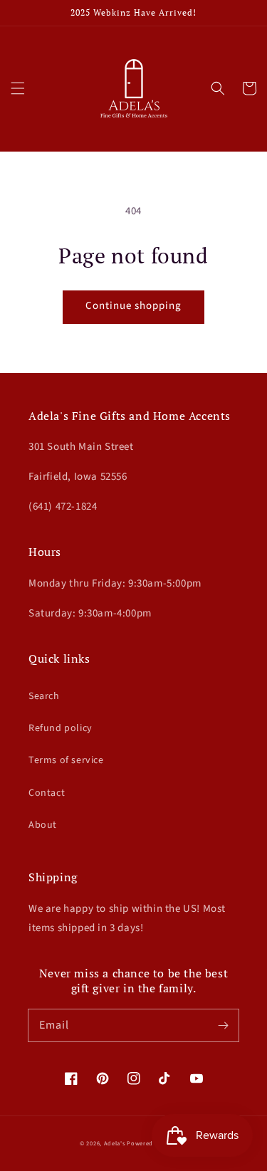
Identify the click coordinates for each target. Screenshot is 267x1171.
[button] (17, 88)
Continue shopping (133, 305)
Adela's (115, 1143)
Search (44, 696)
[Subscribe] (223, 1025)
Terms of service (66, 760)
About (42, 825)
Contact (46, 793)
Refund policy (60, 728)
